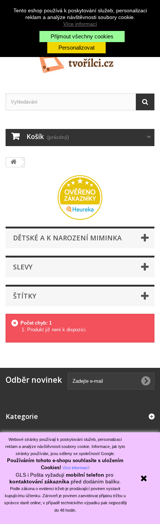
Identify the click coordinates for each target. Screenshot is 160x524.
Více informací (80, 24)
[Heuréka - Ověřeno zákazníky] (80, 197)
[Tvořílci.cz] (80, 61)
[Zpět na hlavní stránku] (13, 162)
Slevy (22, 266)
